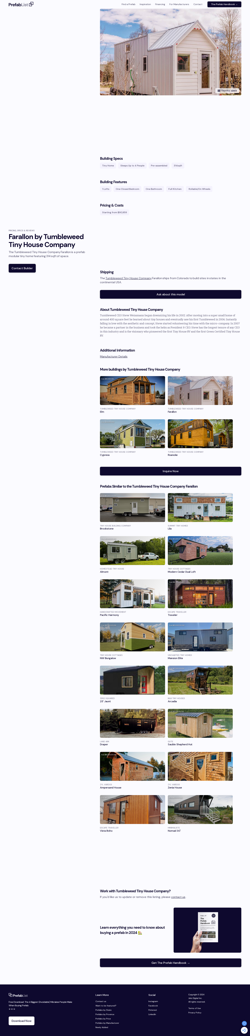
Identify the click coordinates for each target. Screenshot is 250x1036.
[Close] (166, 490)
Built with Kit (125, 541)
